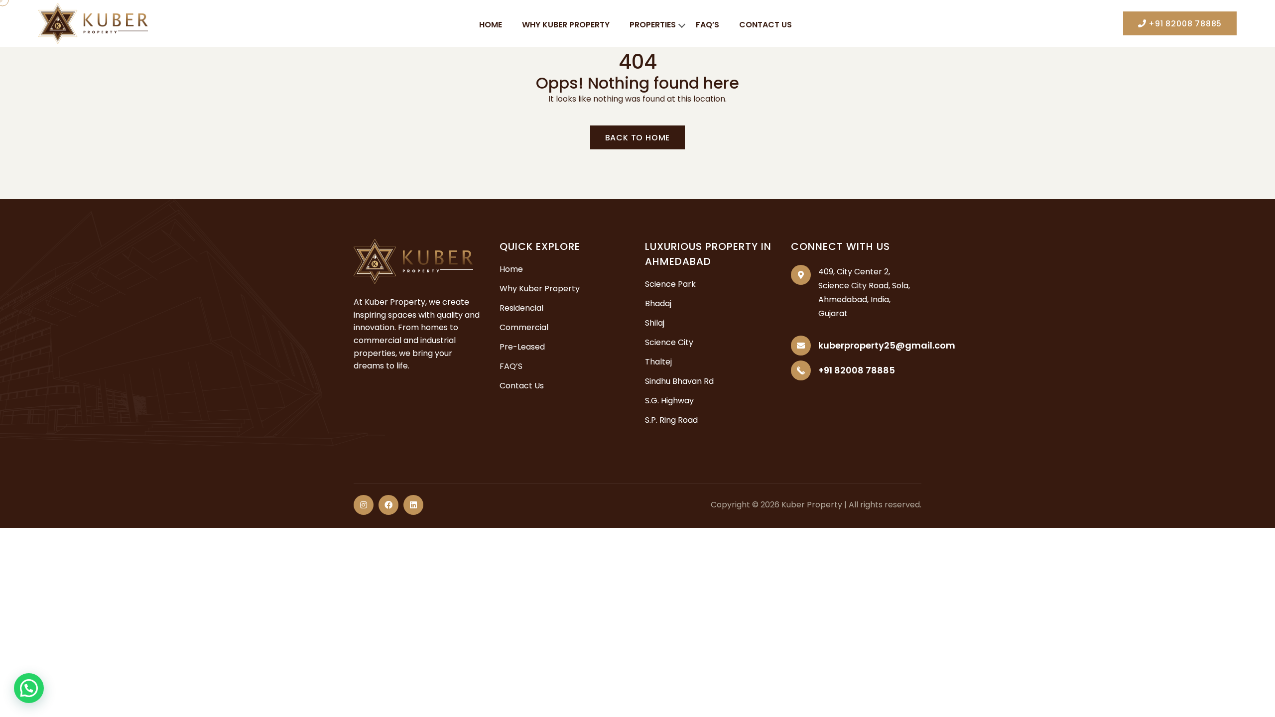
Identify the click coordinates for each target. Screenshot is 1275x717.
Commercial (524, 327)
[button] (29, 688)
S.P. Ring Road (671, 420)
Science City (669, 342)
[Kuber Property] (93, 22)
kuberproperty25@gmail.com (886, 345)
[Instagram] (364, 505)
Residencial (521, 308)
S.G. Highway (669, 400)
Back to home (637, 137)
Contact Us (765, 24)
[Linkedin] (413, 505)
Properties (653, 24)
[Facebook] (388, 505)
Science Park (670, 284)
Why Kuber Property (566, 24)
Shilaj (654, 323)
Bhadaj (658, 303)
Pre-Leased (522, 347)
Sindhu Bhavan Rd (679, 381)
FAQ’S (707, 24)
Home (490, 24)
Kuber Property (811, 504)
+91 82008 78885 (1184, 23)
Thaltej (658, 361)
